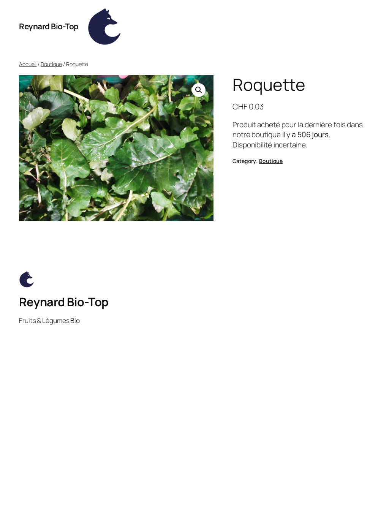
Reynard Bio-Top (49, 26)
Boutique (51, 64)
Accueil (27, 64)
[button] (199, 90)
